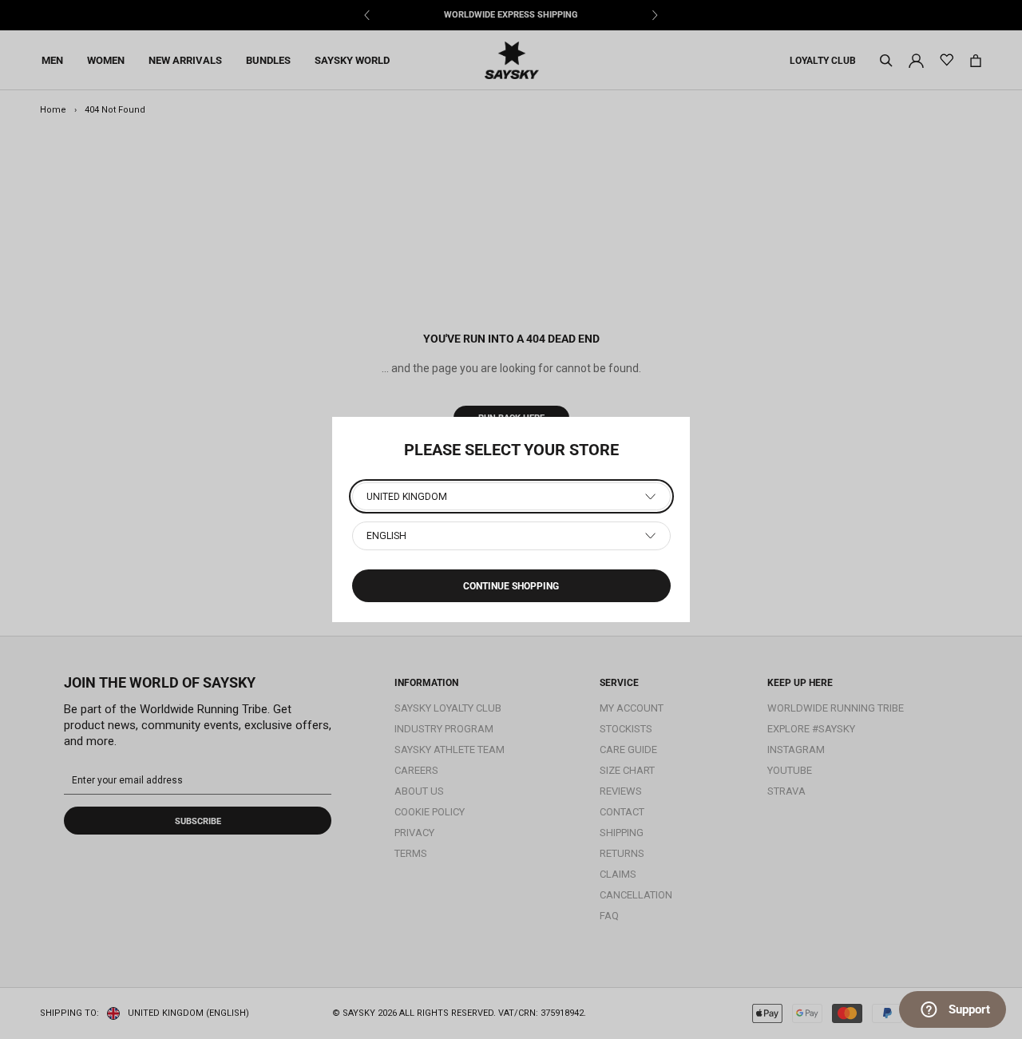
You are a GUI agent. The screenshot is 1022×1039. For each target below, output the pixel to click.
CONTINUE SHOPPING (511, 586)
